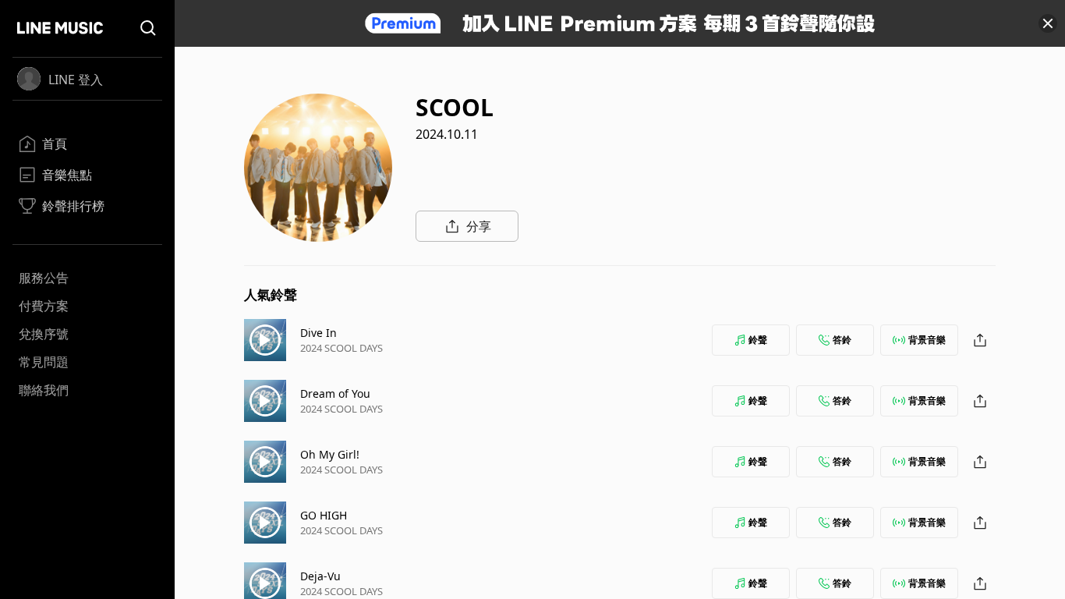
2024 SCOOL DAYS (341, 348)
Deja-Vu (320, 576)
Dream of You (335, 393)
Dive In (318, 332)
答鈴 (842, 339)
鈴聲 (757, 339)
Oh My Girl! (329, 454)
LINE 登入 (75, 79)
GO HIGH (323, 515)
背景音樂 (927, 339)
